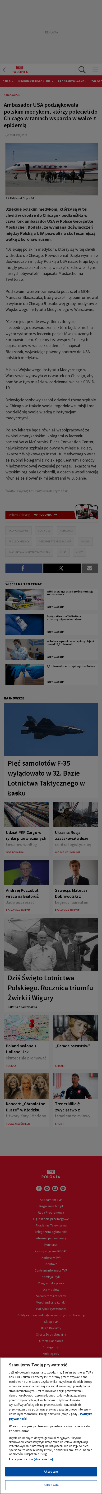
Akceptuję (51, 1472)
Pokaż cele (51, 1485)
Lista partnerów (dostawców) (31, 1459)
